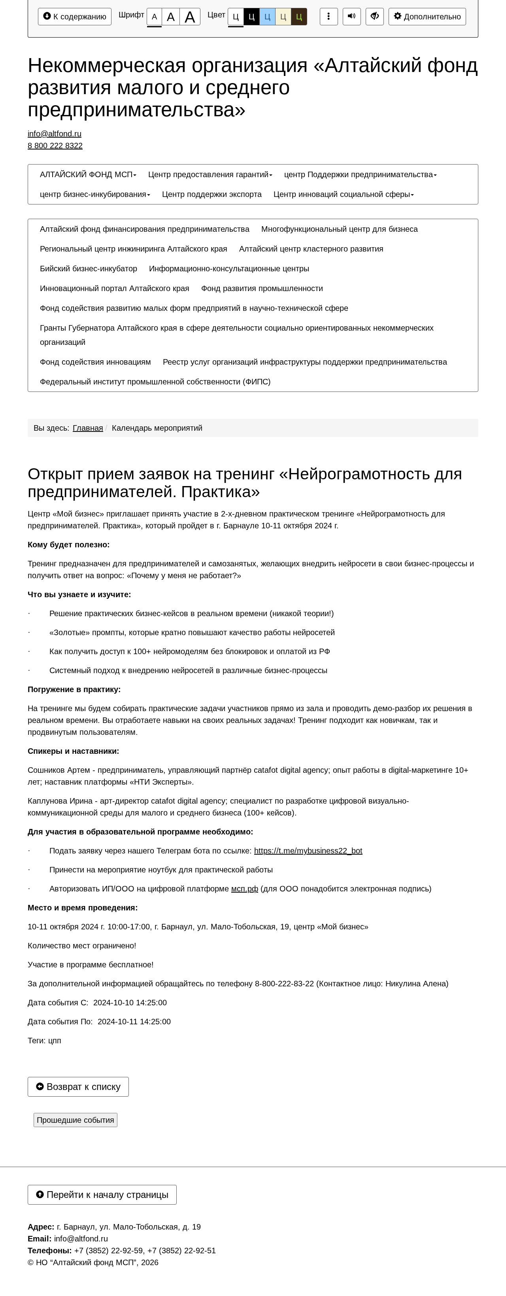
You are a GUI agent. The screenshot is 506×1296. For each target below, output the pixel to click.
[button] (283, 374)
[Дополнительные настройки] (375, 16)
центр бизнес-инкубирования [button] (93, 194)
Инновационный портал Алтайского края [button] (114, 288)
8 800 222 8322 (55, 145)
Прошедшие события (75, 1120)
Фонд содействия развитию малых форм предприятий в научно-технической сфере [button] (194, 308)
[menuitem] (88, 174)
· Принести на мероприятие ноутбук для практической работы (150, 869)
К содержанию (78, 16)
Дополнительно (431, 16)
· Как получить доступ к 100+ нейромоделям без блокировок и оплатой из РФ (179, 651)
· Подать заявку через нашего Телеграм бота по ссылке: (195, 850)
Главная (88, 428)
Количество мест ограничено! (82, 945)
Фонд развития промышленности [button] (262, 288)
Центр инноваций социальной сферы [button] (342, 194)
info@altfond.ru (54, 133)
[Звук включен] (352, 16)
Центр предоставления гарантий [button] (208, 174)
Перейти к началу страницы (106, 1194)
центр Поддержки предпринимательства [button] (358, 174)
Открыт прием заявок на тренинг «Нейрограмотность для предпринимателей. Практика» (245, 483)
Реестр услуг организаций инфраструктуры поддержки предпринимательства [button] (305, 362)
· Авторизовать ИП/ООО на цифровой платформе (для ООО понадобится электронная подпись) (230, 888)
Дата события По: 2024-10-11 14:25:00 (99, 1021)
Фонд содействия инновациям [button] (95, 362)
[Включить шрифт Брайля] (329, 16)
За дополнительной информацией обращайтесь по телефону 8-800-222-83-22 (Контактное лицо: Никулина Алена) (238, 983)
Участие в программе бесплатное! (91, 964)
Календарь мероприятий (157, 428)
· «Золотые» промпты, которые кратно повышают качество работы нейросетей (181, 632)
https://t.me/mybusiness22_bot (308, 850)
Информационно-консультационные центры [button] (229, 268)
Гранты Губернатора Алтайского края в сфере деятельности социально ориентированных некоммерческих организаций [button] (237, 335)
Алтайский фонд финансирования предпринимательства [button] (144, 229)
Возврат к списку (82, 1086)
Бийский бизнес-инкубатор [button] (88, 268)
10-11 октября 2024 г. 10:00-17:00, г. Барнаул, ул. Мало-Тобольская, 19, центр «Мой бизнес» (198, 926)
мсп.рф (244, 888)
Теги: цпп (44, 1040)
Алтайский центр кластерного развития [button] (311, 248)
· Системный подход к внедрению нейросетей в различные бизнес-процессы (177, 670)
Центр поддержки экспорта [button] (212, 194)
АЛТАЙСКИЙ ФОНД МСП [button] (86, 174)
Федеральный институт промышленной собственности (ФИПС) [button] (155, 381)
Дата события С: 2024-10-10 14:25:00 (97, 1002)
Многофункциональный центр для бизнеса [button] (339, 229)
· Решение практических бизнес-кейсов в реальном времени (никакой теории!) (181, 613)
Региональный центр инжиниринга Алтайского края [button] (133, 248)
